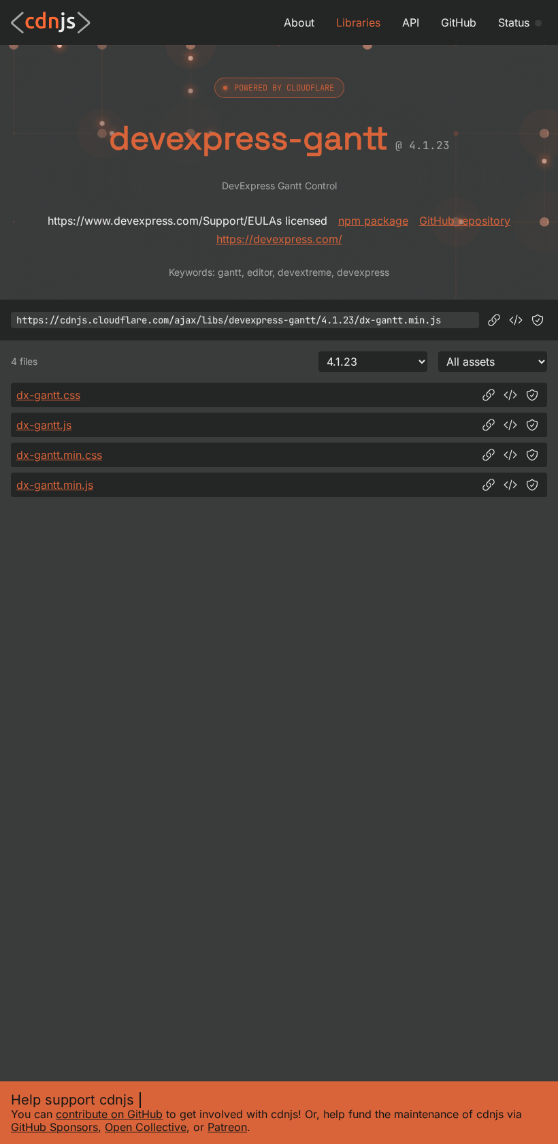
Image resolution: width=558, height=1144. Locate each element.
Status (513, 22)
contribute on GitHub (109, 1114)
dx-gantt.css (48, 395)
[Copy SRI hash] (537, 320)
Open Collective (145, 1127)
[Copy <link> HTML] (510, 394)
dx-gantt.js (43, 425)
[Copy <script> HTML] (515, 320)
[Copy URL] (494, 320)
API (410, 22)
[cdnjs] (51, 22)
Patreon (227, 1127)
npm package (373, 220)
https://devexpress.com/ (279, 239)
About (299, 22)
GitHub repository (464, 220)
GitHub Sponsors (54, 1127)
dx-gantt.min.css (59, 455)
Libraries (358, 22)
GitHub (458, 22)
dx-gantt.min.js (54, 485)
